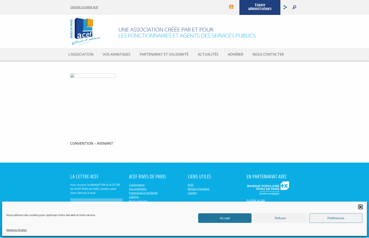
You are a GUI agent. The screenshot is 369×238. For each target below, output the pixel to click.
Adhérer (235, 54)
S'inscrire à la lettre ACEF (84, 7)
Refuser (280, 218)
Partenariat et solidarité (164, 54)
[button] (360, 207)
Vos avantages (116, 54)
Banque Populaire (198, 189)
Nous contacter (268, 54)
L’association (81, 54)
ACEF (191, 185)
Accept (225, 218)
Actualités (208, 54)
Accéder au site (255, 200)
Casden (192, 193)
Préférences (335, 218)
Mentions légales (16, 230)
